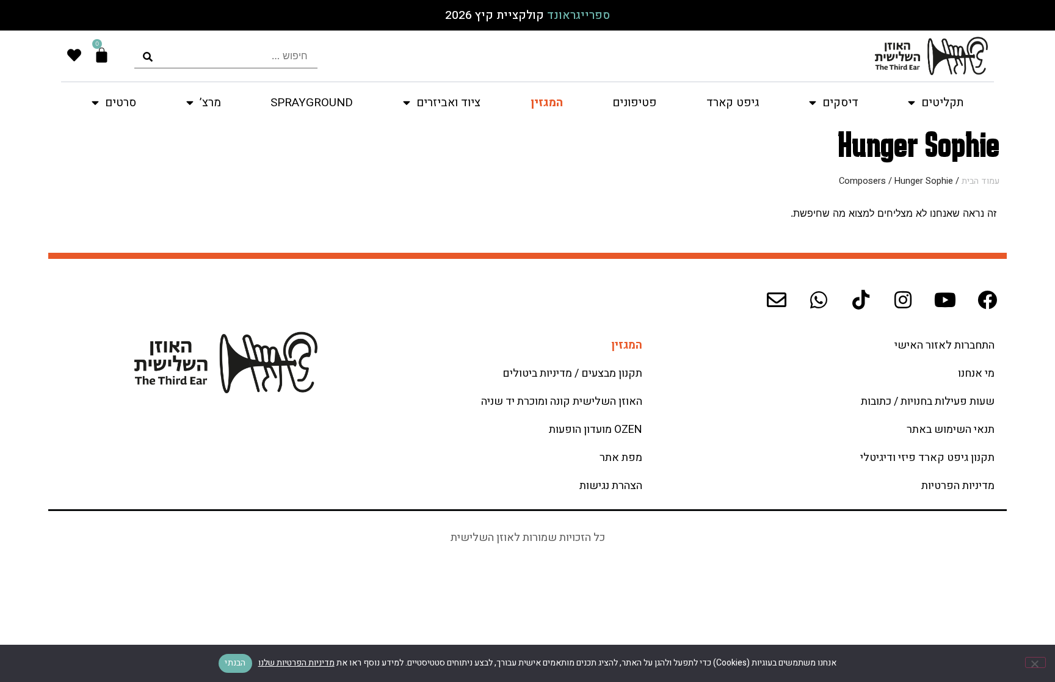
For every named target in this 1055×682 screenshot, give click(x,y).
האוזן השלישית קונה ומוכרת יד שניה (561, 401)
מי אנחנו (976, 373)
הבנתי (235, 662)
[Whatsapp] (818, 299)
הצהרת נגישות (610, 485)
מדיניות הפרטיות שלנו (296, 662)
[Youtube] (945, 299)
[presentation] (225, 55)
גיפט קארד (732, 102)
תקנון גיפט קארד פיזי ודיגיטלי (927, 457)
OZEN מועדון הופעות (595, 429)
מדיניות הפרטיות (958, 485)
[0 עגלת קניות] (101, 55)
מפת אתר (621, 457)
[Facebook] (987, 299)
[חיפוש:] (225, 55)
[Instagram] (903, 299)
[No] (1035, 662)
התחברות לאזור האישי (944, 345)
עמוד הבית (980, 181)
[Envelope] (776, 299)
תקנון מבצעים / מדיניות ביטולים (572, 373)
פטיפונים (634, 102)
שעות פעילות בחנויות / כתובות (928, 401)
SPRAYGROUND (311, 102)
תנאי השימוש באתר (951, 429)
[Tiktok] (860, 299)
